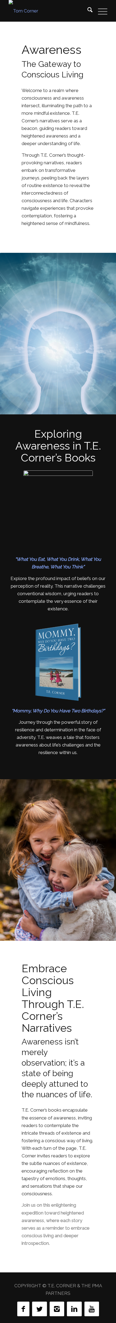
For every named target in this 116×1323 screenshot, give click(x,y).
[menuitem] (87, 11)
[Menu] (100, 11)
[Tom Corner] (48, 11)
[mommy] (58, 662)
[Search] (87, 11)
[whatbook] (58, 511)
